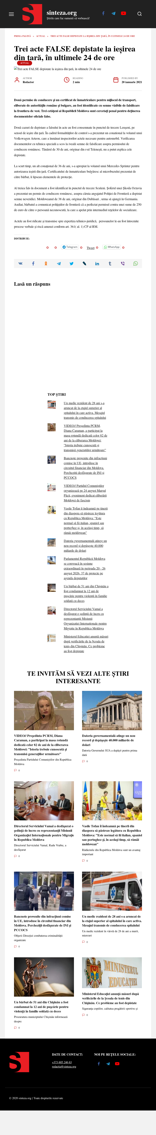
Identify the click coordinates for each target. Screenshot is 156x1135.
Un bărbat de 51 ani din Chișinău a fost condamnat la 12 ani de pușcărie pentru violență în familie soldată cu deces (41, 1006)
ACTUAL (24, 62)
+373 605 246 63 (62, 1062)
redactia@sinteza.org (64, 1066)
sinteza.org (62, 12)
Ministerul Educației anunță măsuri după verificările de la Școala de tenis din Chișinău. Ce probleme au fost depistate (110, 998)
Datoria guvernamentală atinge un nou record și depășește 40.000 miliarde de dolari (85, 546)
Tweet (90, 247)
